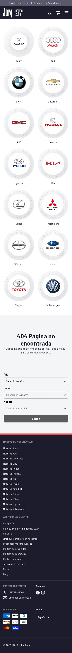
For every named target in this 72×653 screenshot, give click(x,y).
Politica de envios (12, 559)
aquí (63, 348)
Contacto (8, 569)
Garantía (8, 533)
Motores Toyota (11, 504)
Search (36, 418)
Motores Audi (10, 453)
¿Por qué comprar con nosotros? (20, 538)
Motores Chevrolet (13, 458)
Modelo (8, 401)
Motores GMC (10, 463)
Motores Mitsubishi (13, 488)
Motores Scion (11, 494)
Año (6, 374)
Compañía (8, 523)
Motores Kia (9, 478)
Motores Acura (11, 448)
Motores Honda (11, 468)
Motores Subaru (11, 499)
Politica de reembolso (15, 553)
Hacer (7, 388)
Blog (5, 574)
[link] (19, 45)
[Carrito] (58, 12)
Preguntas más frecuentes (17, 543)
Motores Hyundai (12, 473)
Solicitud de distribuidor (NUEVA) (20, 528)
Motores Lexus (11, 483)
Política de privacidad (15, 548)
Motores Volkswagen (14, 509)
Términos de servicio (14, 563)
